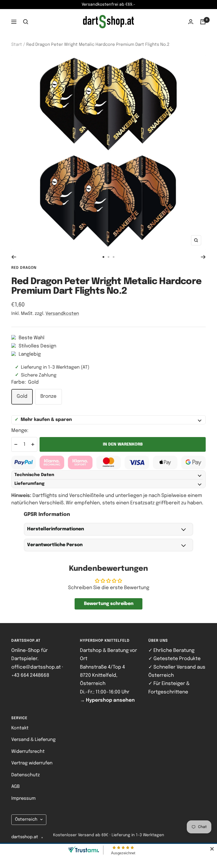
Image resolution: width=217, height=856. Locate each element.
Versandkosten (62, 313)
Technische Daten (34, 475)
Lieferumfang (29, 483)
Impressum (23, 798)
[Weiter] (203, 257)
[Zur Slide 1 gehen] (103, 257)
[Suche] (25, 21)
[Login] (190, 21)
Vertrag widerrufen (32, 763)
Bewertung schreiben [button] (108, 603)
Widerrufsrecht (28, 751)
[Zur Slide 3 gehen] (113, 257)
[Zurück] (13, 257)
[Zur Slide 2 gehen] (108, 257)
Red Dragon (23, 268)
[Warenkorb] (203, 21)
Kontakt (20, 728)
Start (16, 44)
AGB (15, 786)
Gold (22, 396)
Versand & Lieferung (33, 739)
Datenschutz (25, 775)
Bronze (48, 396)
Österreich (26, 819)
